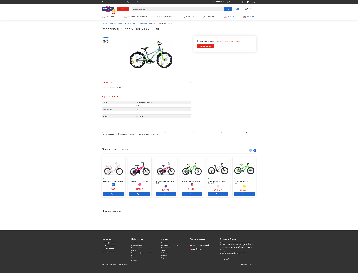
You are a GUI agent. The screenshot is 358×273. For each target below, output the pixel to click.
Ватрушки (164, 255)
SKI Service (138, 2)
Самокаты (164, 250)
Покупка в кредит (136, 247)
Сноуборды (164, 258)
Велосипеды (165, 243)
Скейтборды (165, 253)
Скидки (133, 250)
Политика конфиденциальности (141, 253)
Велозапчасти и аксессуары (169, 245)
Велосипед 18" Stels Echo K (113, 181)
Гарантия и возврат (137, 245)
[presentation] (250, 150)
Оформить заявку (205, 46)
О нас (133, 255)
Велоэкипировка (166, 247)
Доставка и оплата (108, 2)
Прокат (129, 2)
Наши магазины (234, 2)
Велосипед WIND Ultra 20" (191, 181)
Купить (113, 194)
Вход (245, 2)
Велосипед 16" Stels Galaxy (139, 181)
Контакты (134, 260)
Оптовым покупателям (138, 258)
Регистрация (252, 2)
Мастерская (121, 2)
